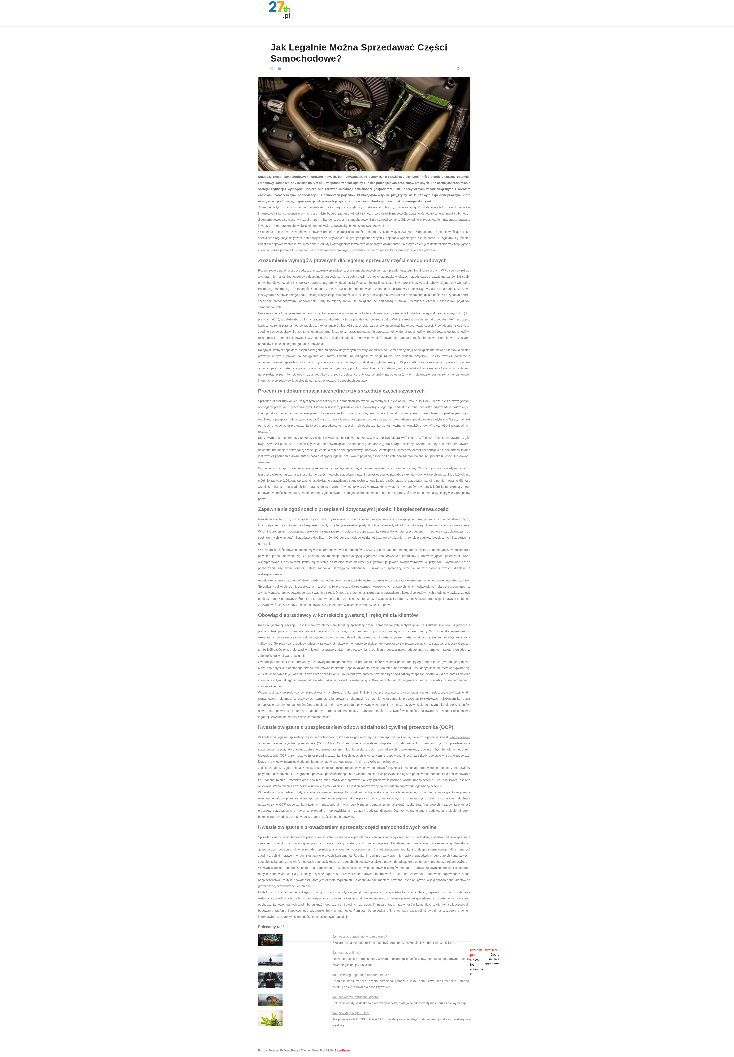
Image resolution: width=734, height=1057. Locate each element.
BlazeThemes (343, 1050)
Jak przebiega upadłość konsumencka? (360, 975)
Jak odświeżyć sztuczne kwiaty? (355, 997)
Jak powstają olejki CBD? (350, 1013)
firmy (386, 225)
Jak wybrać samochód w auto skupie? (359, 936)
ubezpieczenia (460, 737)
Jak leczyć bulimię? (346, 953)
